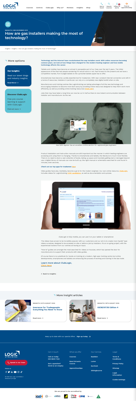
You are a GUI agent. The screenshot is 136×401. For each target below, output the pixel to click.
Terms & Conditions (117, 358)
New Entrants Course (75, 362)
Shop (88, 8)
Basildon (94, 357)
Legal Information (117, 374)
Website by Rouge (10, 378)
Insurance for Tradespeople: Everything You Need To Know (47, 308)
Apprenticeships (76, 368)
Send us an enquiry (55, 366)
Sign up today (82, 336)
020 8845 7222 (54, 359)
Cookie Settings (119, 380)
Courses (29, 8)
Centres (39, 8)
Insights (80, 8)
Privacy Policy (118, 364)
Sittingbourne (96, 370)
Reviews (70, 8)
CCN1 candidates (74, 173)
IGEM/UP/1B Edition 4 (107, 307)
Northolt (94, 366)
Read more (37, 318)
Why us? (60, 8)
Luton (93, 361)
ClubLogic (50, 8)
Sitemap (116, 368)
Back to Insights (49, 274)
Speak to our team (17, 362)
